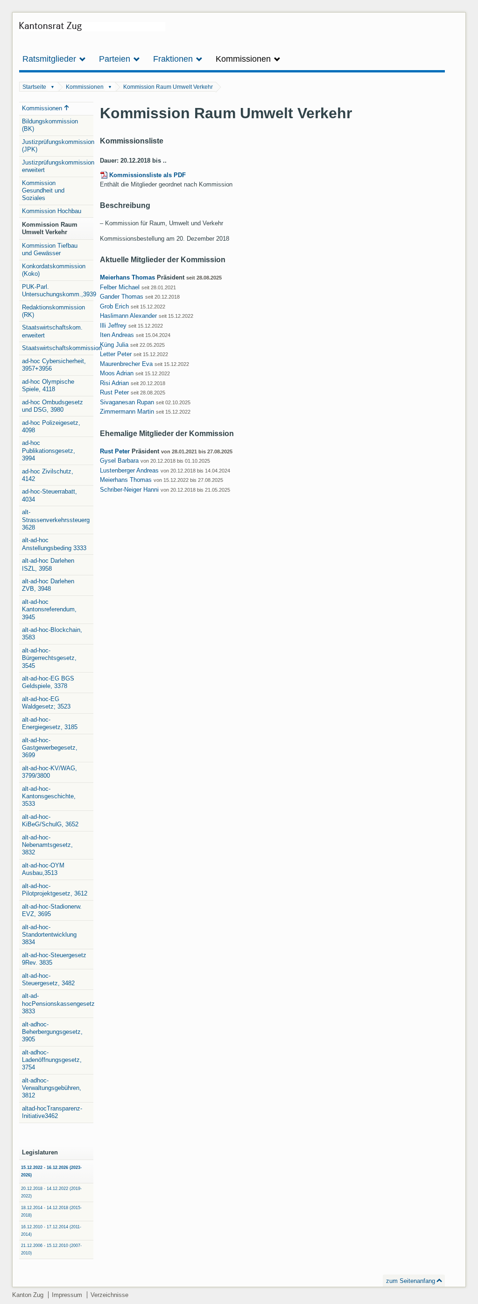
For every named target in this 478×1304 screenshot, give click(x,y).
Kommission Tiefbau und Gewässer (49, 249)
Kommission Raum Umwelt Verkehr (168, 87)
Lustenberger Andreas (129, 470)
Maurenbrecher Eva (126, 363)
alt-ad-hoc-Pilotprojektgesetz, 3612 (54, 889)
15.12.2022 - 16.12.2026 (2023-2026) (51, 1171)
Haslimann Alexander (128, 315)
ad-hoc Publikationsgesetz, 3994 (48, 450)
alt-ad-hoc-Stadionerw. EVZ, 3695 (52, 910)
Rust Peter (114, 392)
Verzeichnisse (109, 1294)
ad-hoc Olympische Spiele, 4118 (48, 385)
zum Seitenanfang (410, 1280)
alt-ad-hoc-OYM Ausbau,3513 (43, 869)
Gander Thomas (121, 296)
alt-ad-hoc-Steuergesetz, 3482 (48, 979)
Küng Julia (114, 344)
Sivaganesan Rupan (127, 402)
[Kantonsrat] (92, 30)
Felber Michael (120, 287)
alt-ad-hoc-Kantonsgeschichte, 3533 (49, 796)
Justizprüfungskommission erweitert (57, 166)
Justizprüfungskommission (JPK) (57, 145)
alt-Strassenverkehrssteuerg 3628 (56, 520)
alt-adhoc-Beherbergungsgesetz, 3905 (52, 1032)
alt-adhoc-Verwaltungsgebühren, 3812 (51, 1088)
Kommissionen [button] (244, 59)
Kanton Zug (27, 1294)
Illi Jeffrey (113, 325)
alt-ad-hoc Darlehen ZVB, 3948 (48, 585)
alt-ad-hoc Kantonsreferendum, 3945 (49, 609)
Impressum (67, 1294)
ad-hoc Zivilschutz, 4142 (47, 475)
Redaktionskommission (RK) (53, 311)
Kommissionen (85, 87)
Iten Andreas (117, 334)
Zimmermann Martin (127, 411)
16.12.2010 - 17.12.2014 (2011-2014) (51, 1231)
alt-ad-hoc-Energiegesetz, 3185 (49, 723)
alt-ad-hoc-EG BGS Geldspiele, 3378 (48, 682)
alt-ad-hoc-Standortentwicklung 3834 (49, 935)
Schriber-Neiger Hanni (129, 489)
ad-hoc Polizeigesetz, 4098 (51, 426)
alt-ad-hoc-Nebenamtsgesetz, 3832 (47, 845)
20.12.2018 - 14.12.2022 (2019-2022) (51, 1192)
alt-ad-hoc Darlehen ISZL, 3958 (48, 564)
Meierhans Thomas (127, 277)
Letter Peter (116, 354)
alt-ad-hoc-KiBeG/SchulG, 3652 (50, 820)
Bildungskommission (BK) (50, 125)
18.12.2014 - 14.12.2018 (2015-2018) (51, 1211)
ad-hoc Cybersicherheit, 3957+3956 (54, 365)
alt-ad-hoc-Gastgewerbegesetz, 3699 (49, 748)
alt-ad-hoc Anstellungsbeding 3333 (54, 544)
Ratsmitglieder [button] (50, 59)
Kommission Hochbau (51, 211)
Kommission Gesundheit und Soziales (43, 190)
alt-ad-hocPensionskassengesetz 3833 (57, 1003)
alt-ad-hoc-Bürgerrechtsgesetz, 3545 (49, 658)
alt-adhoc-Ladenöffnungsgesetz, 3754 (52, 1060)
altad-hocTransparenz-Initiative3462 (52, 1112)
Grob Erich (114, 306)
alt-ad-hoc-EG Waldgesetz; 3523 (46, 702)
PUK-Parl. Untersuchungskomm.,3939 (57, 290)
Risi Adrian (114, 383)
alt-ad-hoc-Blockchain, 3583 (52, 633)
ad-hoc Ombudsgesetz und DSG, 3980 (52, 406)
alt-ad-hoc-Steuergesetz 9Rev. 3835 (54, 959)
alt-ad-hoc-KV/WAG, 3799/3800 (49, 772)
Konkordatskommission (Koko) (53, 270)
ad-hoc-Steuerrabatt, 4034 (49, 495)
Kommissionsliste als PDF (147, 175)
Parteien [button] (116, 59)
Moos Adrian (117, 373)
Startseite (34, 87)
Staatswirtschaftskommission (57, 347)
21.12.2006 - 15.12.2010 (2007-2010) (51, 1249)
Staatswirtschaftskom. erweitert (52, 331)
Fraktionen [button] (174, 59)
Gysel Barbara (119, 460)
